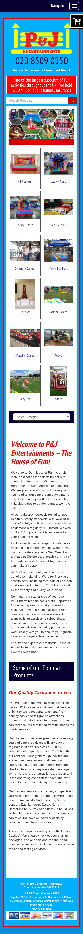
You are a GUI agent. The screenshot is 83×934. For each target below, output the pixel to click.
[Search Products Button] (72, 100)
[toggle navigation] (74, 6)
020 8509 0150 (41, 60)
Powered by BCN (41, 908)
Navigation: (59, 5)
